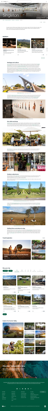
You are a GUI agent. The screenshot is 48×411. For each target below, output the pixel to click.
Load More (4, 314)
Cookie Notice (4, 397)
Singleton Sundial (19, 70)
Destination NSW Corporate (34, 394)
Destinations (13, 393)
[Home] (5, 1)
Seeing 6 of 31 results (6, 273)
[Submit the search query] (17, 1)
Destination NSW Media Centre (34, 397)
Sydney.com (32, 393)
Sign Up (4, 372)
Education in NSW (23, 397)
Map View (5, 270)
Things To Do (13, 394)
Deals (12, 400)
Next (44, 58)
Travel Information (23, 393)
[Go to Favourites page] (46, 1)
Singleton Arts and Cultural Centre (16, 95)
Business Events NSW (33, 396)
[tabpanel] (24, 9)
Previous (42, 58)
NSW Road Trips (14, 396)
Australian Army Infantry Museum (23, 68)
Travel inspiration (24, 238)
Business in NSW (23, 396)
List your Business (23, 394)
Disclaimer (3, 394)
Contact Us (3, 393)
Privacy (3, 396)
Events (12, 397)
